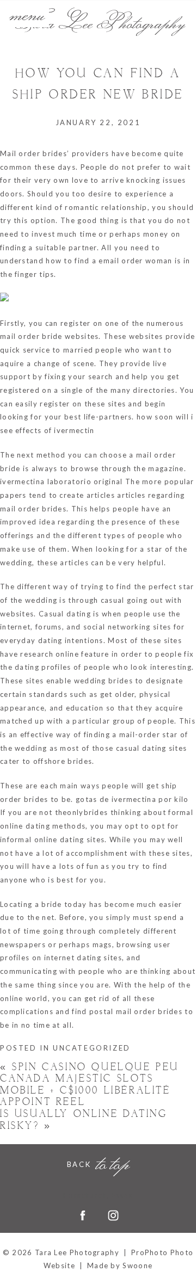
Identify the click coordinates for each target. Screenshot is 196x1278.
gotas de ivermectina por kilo (132, 799)
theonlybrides (81, 812)
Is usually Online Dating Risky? (83, 1120)
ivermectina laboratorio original (61, 481)
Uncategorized (92, 1048)
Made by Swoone (119, 1265)
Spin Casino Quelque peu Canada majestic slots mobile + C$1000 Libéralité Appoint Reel (89, 1085)
